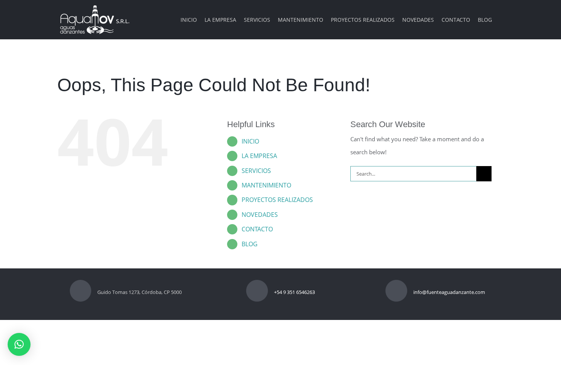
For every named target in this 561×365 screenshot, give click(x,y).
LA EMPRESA (259, 156)
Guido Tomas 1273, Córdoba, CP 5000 (139, 292)
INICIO (250, 141)
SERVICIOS (256, 170)
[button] (19, 344)
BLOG (250, 244)
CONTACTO (257, 229)
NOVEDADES (260, 214)
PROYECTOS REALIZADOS (277, 199)
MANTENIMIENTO (266, 185)
